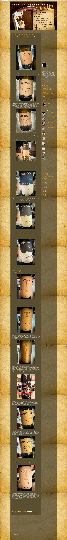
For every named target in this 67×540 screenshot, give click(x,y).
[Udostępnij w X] (29, 511)
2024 (44, 167)
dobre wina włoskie (23, 512)
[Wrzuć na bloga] (28, 511)
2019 (44, 191)
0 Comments (24, 511)
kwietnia (45, 183)
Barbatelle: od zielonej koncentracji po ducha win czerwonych (23, 34)
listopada (45, 172)
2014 (44, 198)
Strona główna (26, 532)
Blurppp (44, 92)
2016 (44, 195)
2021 (44, 189)
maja (44, 182)
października (46, 173)
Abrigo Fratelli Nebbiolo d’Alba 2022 (48, 86)
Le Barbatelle (14, 38)
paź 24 (45, 174)
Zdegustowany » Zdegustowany (48, 88)
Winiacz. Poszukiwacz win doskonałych (32, 4)
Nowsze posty (15, 532)
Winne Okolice (45, 85)
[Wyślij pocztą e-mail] (27, 511)
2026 (44, 164)
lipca (44, 179)
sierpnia (45, 178)
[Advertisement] (26, 523)
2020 (44, 190)
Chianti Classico (17, 512)
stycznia (45, 187)
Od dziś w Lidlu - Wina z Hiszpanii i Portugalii (49, 152)
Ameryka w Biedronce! (49, 122)
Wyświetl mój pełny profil (45, 81)
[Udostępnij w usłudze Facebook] (30, 511)
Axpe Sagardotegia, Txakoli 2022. (49, 103)
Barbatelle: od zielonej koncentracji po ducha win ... (49, 176)
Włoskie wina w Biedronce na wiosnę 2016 (50, 132)
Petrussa (32, 512)
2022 (44, 169)
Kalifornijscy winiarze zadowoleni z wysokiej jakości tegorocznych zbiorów (48, 99)
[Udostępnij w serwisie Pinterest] (31, 511)
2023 (44, 168)
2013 (44, 199)
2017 (44, 194)
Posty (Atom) (18, 534)
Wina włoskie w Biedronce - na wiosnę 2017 (50, 127)
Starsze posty (37, 532)
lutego (45, 186)
